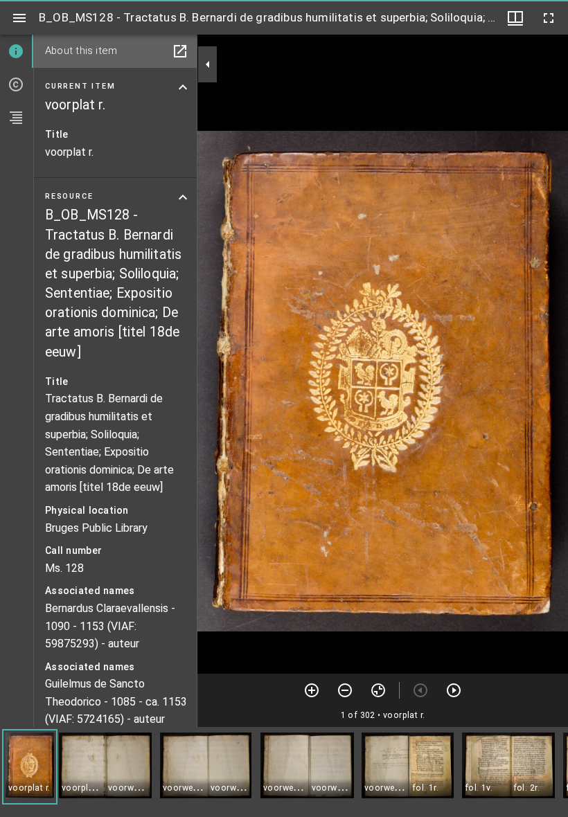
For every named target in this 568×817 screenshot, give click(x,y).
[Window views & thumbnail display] (515, 18)
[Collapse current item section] (183, 87)
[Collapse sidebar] (207, 64)
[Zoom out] (345, 690)
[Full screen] (548, 18)
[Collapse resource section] (183, 197)
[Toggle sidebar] (19, 18)
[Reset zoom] (378, 690)
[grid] (284, 772)
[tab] (16, 51)
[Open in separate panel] (180, 51)
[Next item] (453, 690)
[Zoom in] (311, 690)
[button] (30, 767)
